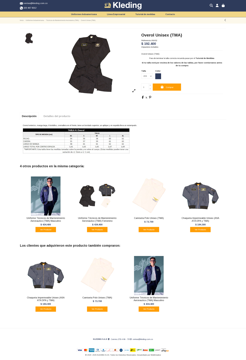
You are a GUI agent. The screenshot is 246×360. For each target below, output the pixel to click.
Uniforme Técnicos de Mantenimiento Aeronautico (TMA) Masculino (46, 219)
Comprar (169, 87)
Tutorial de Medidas (205, 58)
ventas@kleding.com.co (143, 339)
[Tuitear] (146, 98)
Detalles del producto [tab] (57, 116)
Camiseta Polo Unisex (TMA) (149, 218)
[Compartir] (143, 98)
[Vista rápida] (46, 215)
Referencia (146, 40)
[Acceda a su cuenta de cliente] (217, 6)
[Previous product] (225, 20)
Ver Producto (45, 229)
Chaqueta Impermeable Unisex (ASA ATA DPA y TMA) (200, 219)
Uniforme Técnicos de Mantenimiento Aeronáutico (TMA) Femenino (97, 219)
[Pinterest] (150, 98)
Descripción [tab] (29, 116)
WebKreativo (156, 355)
